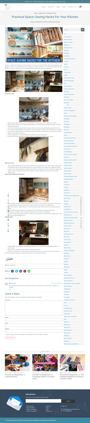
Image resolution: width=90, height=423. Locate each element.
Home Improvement (69, 143)
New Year (66, 237)
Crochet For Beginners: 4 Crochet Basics (15, 376)
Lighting (66, 204)
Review (66, 272)
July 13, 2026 (35, 372)
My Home (66, 231)
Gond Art (66, 129)
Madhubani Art (68, 215)
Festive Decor (67, 107)
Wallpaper (66, 335)
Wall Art (66, 322)
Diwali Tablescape (69, 80)
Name (7, 317)
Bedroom (66, 50)
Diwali (65, 75)
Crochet (66, 67)
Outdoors (66, 245)
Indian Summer (68, 168)
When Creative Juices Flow (71, 344)
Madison (11, 283)
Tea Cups (66, 294)
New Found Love (68, 234)
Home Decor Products (70, 138)
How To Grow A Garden (70, 154)
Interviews (66, 184)
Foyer (65, 113)
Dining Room (67, 72)
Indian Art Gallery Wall (70, 160)
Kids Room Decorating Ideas (71, 195)
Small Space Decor (51, 13)
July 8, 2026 (63, 372)
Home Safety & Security (70, 146)
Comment (8, 300)
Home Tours (67, 149)
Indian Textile (67, 171)
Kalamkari (66, 190)
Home (43, 7)
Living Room (67, 209)
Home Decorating (68, 140)
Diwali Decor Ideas (69, 78)
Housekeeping (68, 151)
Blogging (66, 53)
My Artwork (67, 228)
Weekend (66, 341)
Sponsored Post (68, 280)
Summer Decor (68, 286)
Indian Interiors (68, 165)
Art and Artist (67, 36)
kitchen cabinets (34, 203)
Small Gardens (68, 275)
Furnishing (66, 118)
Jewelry (66, 187)
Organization (42, 13)
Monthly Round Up (69, 223)
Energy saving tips (69, 89)
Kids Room (67, 193)
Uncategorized (68, 308)
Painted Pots (67, 247)
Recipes (66, 264)
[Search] (82, 29)
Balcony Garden (68, 42)
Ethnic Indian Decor (69, 94)
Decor (65, 69)
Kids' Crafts (67, 198)
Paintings (66, 253)
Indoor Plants (67, 173)
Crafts (65, 64)
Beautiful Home (68, 47)
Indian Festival (68, 162)
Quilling (66, 261)
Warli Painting (67, 338)
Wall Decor (67, 327)
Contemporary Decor (69, 58)
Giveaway (66, 127)
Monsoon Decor (68, 220)
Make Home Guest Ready (71, 217)
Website (7, 328)
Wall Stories (67, 333)
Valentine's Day (68, 311)
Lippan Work (67, 206)
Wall (65, 319)
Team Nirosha (52, 420)
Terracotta (67, 297)
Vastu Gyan (67, 313)
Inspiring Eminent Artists (70, 176)
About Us (51, 7)
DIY (65, 83)
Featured (66, 102)
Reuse (65, 269)
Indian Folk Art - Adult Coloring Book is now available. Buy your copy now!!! (45, 1)
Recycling (66, 267)
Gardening (67, 124)
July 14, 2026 (8, 372)
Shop (63, 7)
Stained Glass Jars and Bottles (72, 283)
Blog (58, 7)
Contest (66, 61)
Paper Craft (67, 256)
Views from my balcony (70, 316)
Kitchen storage (14, 66)
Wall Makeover (68, 330)
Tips (65, 302)
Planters (66, 258)
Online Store (67, 239)
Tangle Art (67, 291)
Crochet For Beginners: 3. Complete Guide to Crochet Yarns (43, 377)
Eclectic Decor (68, 86)
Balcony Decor (68, 39)
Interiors (66, 182)
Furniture (66, 121)
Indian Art (66, 157)
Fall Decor (66, 97)
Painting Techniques (69, 250)
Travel (65, 305)
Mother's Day (67, 226)
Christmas (66, 56)
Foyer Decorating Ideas (70, 116)
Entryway (66, 91)
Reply (10, 289)
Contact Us (71, 7)
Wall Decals (67, 324)
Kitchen (36, 13)
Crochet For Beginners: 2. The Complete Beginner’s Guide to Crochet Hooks (72, 377)
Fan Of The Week (68, 100)
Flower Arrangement (69, 110)
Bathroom (66, 45)
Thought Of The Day (69, 300)
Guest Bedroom (68, 132)
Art (65, 34)
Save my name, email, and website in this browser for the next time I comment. (27, 334)
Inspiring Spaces (68, 179)
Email (7, 323)
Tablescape (67, 289)
